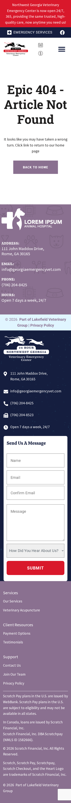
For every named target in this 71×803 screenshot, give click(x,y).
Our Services (12, 601)
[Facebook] (62, 32)
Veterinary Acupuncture (21, 610)
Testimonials (13, 642)
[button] (61, 49)
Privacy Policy (42, 325)
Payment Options (16, 633)
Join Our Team (14, 674)
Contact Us (12, 665)
